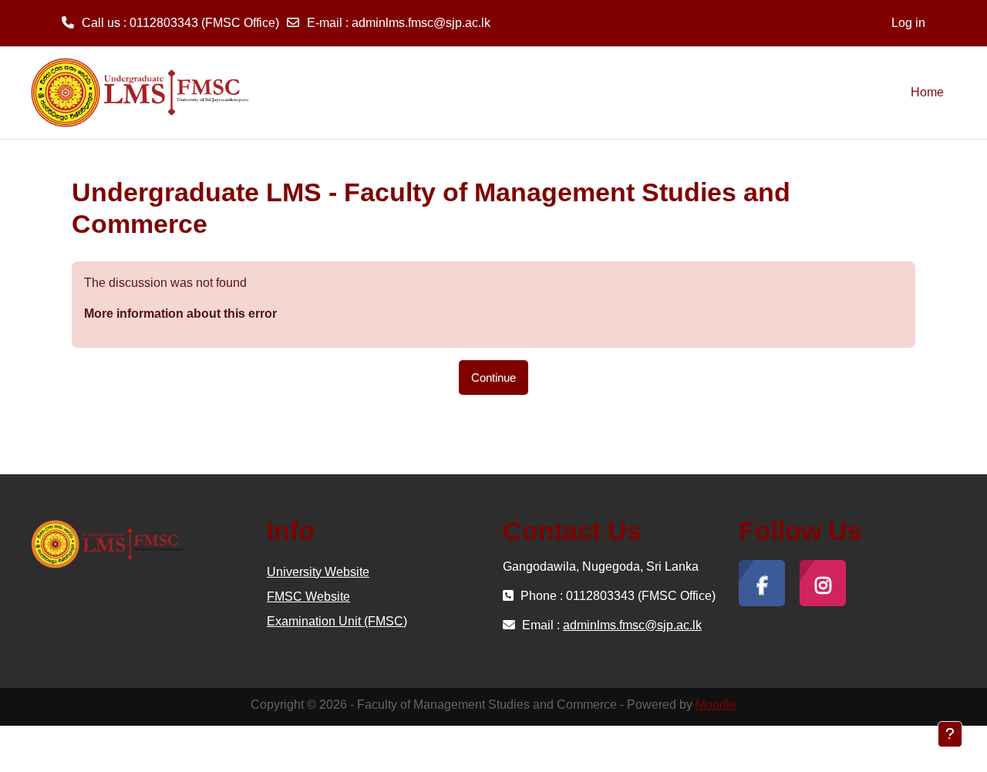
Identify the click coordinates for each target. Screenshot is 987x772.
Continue (493, 377)
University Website (318, 571)
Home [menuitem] (927, 92)
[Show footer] (950, 734)
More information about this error (180, 313)
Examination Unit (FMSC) (337, 621)
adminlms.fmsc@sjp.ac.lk (421, 22)
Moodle (716, 704)
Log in (908, 22)
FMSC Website (308, 596)
